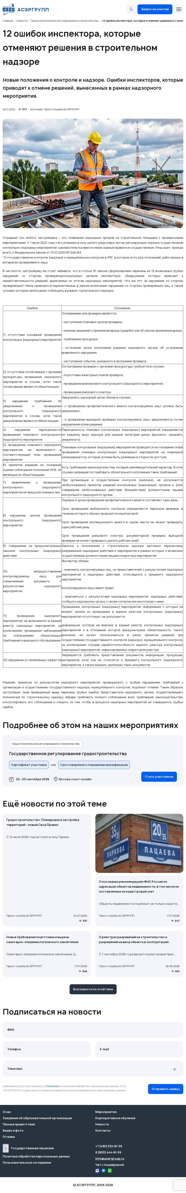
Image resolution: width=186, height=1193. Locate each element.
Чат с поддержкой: (110, 1165)
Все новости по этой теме (93, 989)
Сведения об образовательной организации (37, 1118)
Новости (102, 1124)
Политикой (52, 1086)
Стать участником (159, 777)
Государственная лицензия (32, 1148)
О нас (7, 1112)
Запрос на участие (155, 9)
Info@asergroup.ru (109, 1159)
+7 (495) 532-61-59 (108, 1146)
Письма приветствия (19, 1124)
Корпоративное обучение (115, 1118)
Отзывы (9, 1137)
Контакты (102, 1130)
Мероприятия (106, 1112)
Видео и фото (13, 1130)
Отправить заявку (166, 1089)
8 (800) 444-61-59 (108, 1152)
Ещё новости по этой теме (55, 803)
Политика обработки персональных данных (36, 1156)
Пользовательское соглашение (27, 1163)
